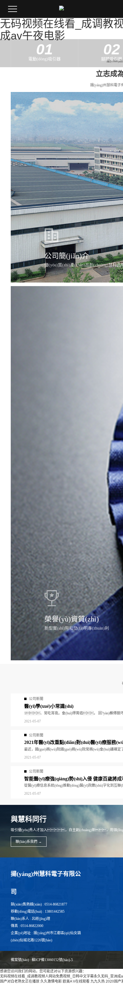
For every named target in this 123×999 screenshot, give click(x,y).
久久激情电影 (51, 981)
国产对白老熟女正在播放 (19, 981)
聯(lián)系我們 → (29, 842)
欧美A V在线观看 (76, 981)
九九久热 (97, 981)
